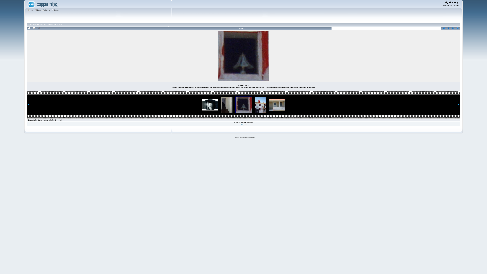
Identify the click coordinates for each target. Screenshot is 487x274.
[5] (247, 124)
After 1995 (58, 24)
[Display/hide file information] (34, 28)
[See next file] (453, 28)
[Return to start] (443, 28)
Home (32, 24)
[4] (245, 124)
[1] (240, 124)
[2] (242, 124)
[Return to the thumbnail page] (29, 28)
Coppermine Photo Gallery (248, 137)
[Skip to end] (457, 28)
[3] (243, 124)
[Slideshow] (38, 28)
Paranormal (39, 24)
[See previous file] (448, 28)
